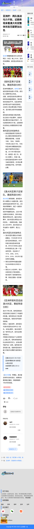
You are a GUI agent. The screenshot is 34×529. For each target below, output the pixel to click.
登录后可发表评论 (16, 411)
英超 (2, 504)
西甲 (8, 504)
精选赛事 (7, 387)
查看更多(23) (13, 449)
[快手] (21, 511)
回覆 (19, 430)
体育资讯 (14, 3)
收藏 (6, 402)
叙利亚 (17, 89)
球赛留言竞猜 (9, 390)
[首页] (17, 480)
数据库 (22, 3)
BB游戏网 (3, 518)
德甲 (15, 504)
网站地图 (27, 497)
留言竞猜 (7, 375)
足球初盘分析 (9, 393)
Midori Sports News (6, 520)
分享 (16, 398)
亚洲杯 (14, 10)
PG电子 (3, 522)
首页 (2, 10)
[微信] (12, 511)
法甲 (28, 504)
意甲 (21, 504)
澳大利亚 (6, 199)
